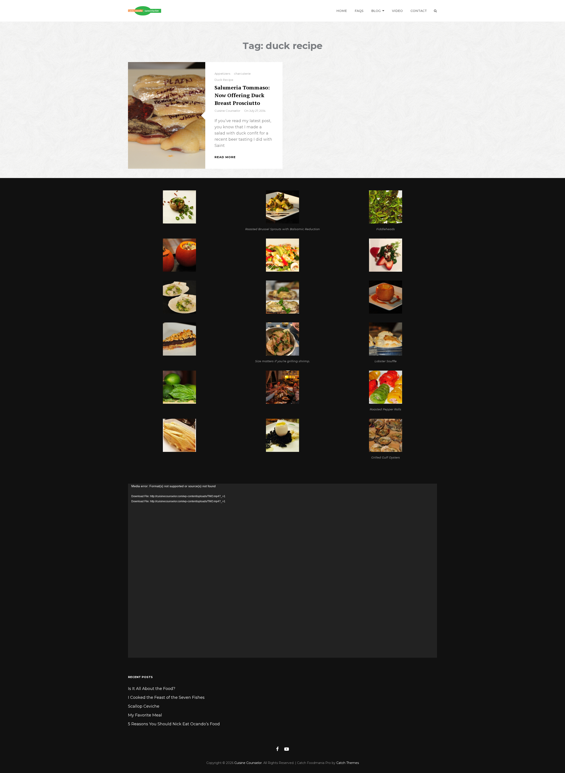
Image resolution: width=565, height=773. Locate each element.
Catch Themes (347, 763)
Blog (376, 11)
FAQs (359, 11)
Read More (225, 157)
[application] (282, 571)
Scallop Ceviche (143, 706)
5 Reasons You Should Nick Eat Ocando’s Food (174, 724)
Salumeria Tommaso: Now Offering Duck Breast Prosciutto (242, 95)
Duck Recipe (224, 79)
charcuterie (242, 73)
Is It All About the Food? (151, 688)
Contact (419, 11)
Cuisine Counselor (227, 110)
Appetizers (222, 73)
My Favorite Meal (145, 715)
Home (341, 11)
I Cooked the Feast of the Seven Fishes (166, 697)
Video (397, 11)
